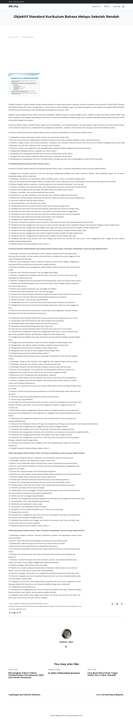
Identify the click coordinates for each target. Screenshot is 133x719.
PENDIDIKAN (27, 37)
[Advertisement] (66, 55)
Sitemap (116, 7)
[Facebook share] (10, 612)
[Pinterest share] (20, 612)
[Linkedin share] (14, 612)
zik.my (13, 6)
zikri (70, 642)
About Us (96, 7)
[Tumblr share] (17, 612)
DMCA (106, 7)
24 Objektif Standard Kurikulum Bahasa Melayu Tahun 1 (30, 603)
